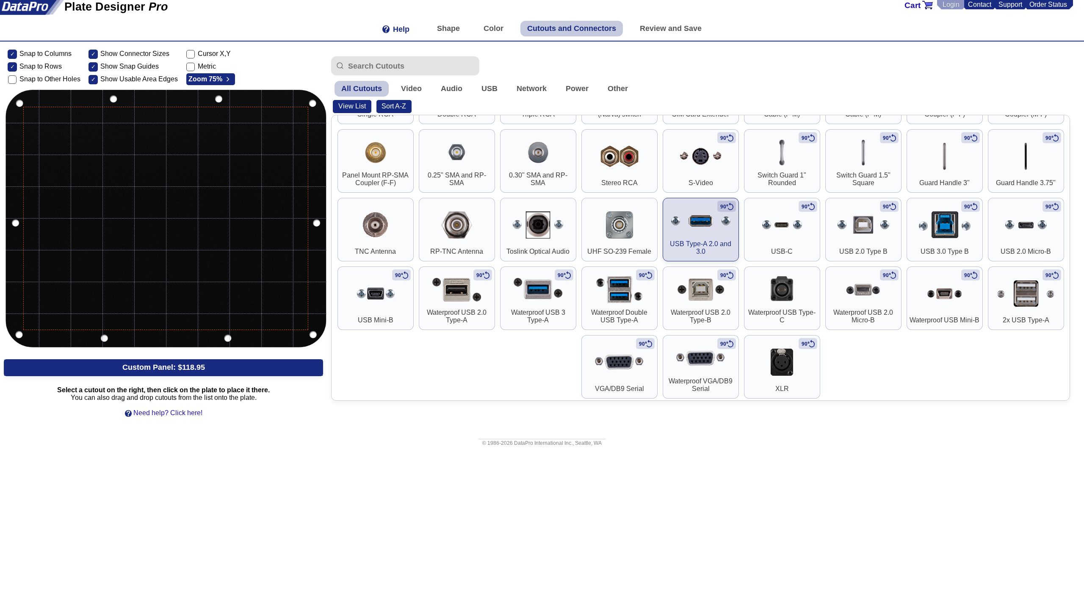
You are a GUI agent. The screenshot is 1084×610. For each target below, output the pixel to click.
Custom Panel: (163, 367)
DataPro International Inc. (543, 443)
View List (352, 106)
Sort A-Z (394, 106)
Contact (979, 4)
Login (951, 4)
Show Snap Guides (129, 66)
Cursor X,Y (214, 53)
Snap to (31, 66)
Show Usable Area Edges (139, 79)
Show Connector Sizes (134, 53)
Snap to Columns (45, 53)
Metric (207, 66)
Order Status (1048, 4)
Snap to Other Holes (49, 79)
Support (1010, 4)
